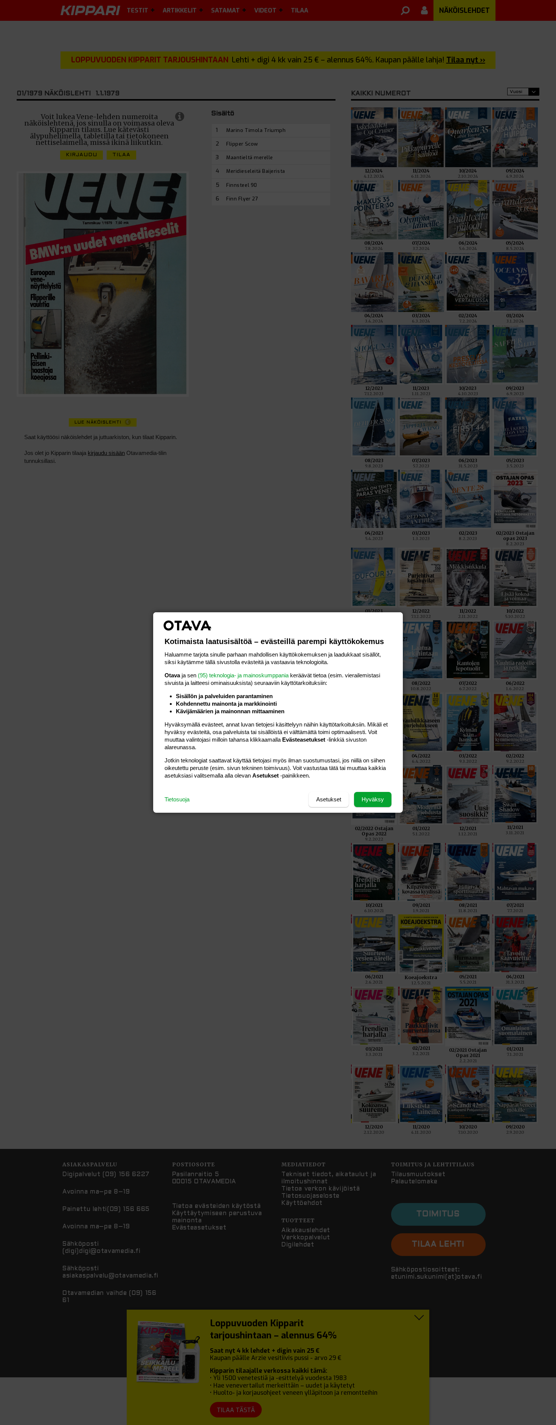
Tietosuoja (177, 799)
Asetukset (328, 799)
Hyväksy (373, 799)
